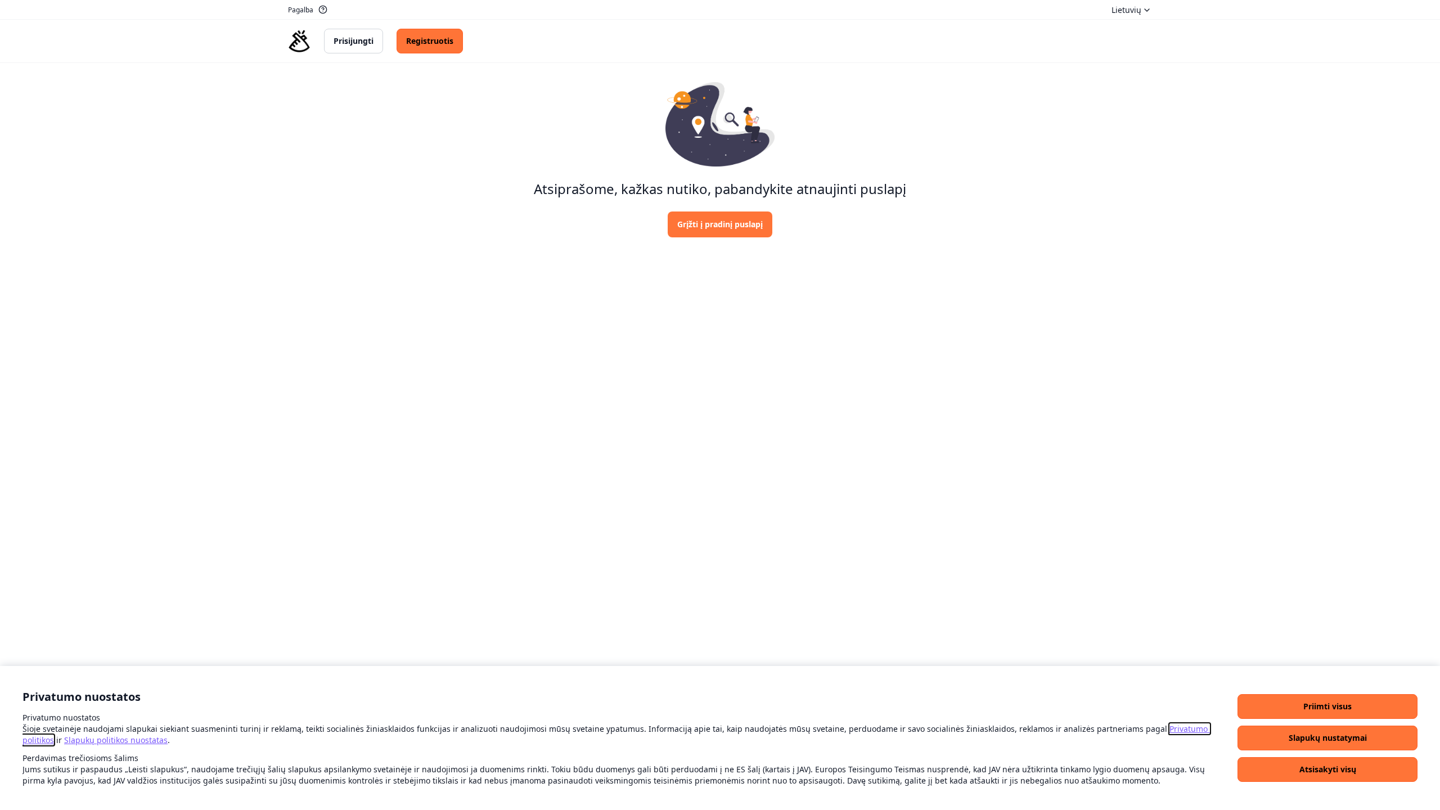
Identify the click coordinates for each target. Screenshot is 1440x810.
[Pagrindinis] (299, 41)
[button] (1328, 706)
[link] (116, 740)
